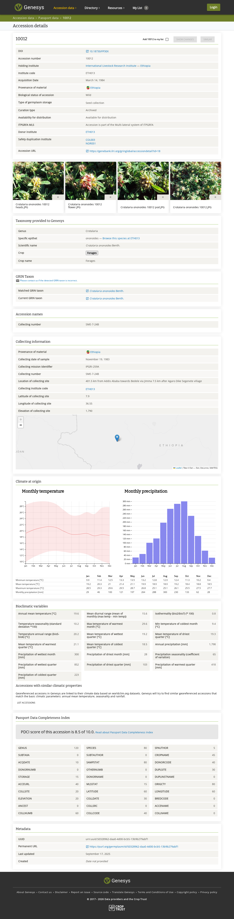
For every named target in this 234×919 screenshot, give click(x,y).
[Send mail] (18, 281)
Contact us (45, 892)
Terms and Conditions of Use (155, 892)
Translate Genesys (123, 892)
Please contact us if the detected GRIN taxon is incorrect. (48, 280)
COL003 (90, 139)
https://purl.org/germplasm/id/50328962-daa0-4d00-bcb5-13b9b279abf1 (134, 846)
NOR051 (91, 143)
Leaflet (178, 467)
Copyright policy (187, 892)
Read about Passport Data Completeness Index (124, 732)
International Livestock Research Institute (111, 65)
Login (213, 7)
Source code (101, 892)
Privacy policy (208, 892)
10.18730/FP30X (99, 51)
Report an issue (80, 892)
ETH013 (90, 132)
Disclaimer (61, 892)
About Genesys (26, 892)
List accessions (26, 702)
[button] (117, 438)
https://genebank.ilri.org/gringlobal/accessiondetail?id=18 (125, 151)
